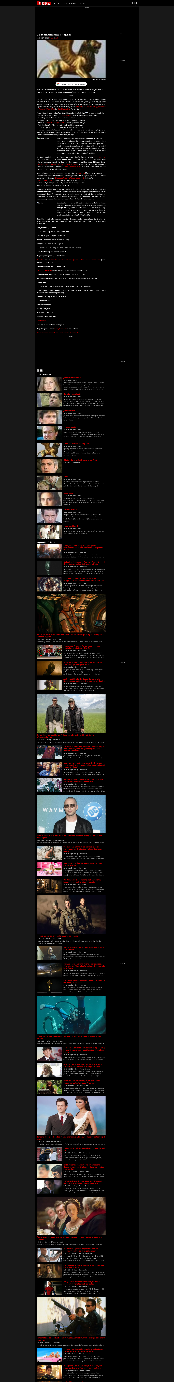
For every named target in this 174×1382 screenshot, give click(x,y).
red (56, 38)
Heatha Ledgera (57, 164)
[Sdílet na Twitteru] (41, 370)
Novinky (72, 3)
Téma (64, 3)
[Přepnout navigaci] (135, 3)
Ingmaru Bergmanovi (55, 123)
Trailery (81, 3)
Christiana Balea (43, 164)
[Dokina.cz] (44, 3)
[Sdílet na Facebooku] (38, 370)
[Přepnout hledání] (132, 3)
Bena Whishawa (72, 164)
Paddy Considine (60, 329)
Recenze (57, 3)
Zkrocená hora (65, 115)
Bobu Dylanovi (99, 157)
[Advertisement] (71, 351)
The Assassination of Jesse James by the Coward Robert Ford (75, 260)
